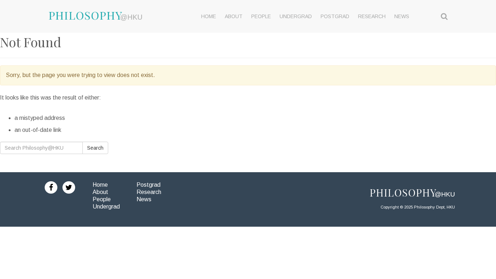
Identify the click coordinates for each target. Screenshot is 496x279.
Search (95, 148)
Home (100, 185)
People (102, 199)
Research (149, 192)
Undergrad (106, 206)
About (100, 192)
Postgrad (148, 185)
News (144, 199)
